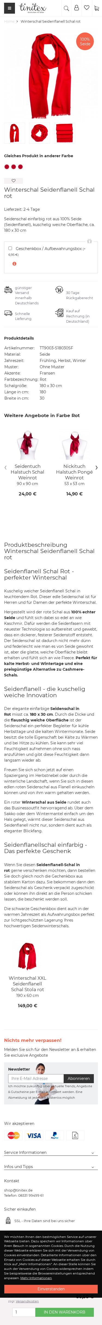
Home (9, 21)
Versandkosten (27, 1301)
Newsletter (19, 1069)
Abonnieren (79, 1078)
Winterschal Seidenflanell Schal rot (51, 21)
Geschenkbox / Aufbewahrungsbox (46, 251)
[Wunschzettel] (87, 8)
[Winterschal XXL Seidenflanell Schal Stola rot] (27, 956)
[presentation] (5, 467)
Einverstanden (51, 1289)
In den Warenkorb (64, 1312)
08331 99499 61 (31, 1195)
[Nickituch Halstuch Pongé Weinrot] (74, 444)
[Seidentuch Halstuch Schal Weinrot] (27, 444)
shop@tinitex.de (18, 1190)
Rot (7, 167)
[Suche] (66, 8)
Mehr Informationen (36, 1278)
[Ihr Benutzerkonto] (77, 8)
